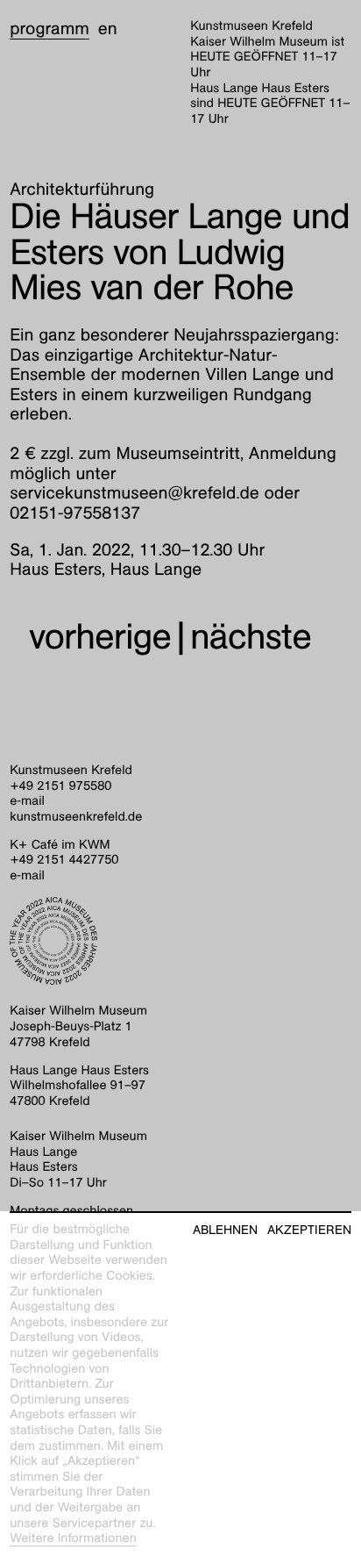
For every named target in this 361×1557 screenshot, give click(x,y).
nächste (250, 636)
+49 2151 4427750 (64, 860)
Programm (49, 28)
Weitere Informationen (73, 1538)
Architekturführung (82, 189)
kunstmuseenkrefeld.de (76, 817)
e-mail (27, 801)
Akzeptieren (309, 1230)
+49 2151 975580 (60, 786)
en (107, 28)
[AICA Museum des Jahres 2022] (180, 941)
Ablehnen (225, 1230)
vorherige (100, 636)
